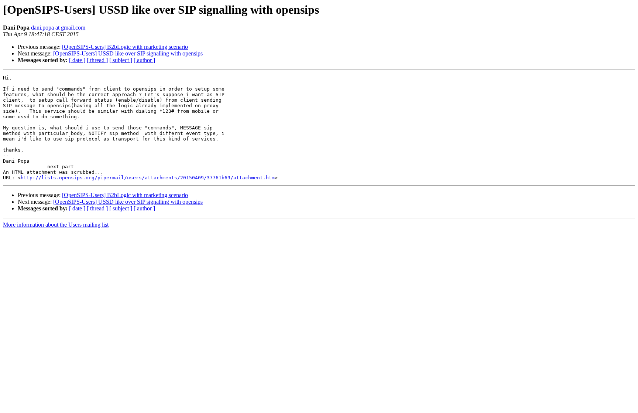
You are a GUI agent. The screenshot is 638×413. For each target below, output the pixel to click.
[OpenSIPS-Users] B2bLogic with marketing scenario (125, 47)
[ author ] (144, 60)
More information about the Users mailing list (56, 224)
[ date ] (77, 60)
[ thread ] (97, 60)
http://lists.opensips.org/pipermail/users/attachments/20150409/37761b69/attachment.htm (148, 177)
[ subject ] (120, 60)
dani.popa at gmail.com (58, 27)
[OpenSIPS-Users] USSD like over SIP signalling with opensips (128, 53)
